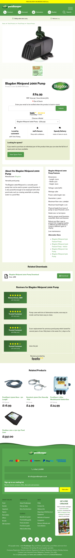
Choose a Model (37, 118)
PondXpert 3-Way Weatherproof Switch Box (59, 398)
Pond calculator (24, 523)
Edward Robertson (56, 554)
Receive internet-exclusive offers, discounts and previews (21, 485)
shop (58, 18)
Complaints (41, 520)
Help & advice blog (25, 528)
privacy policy (22, 554)
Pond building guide (25, 520)
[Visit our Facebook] (24, 539)
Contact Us (41, 506)
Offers (4, 518)
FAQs (39, 503)
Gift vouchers (6, 523)
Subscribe (65, 489)
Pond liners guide (25, 525)
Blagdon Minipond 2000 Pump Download (24, 275)
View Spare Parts (16, 154)
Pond (3, 503)
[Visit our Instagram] (36, 539)
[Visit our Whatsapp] (43, 539)
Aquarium (5, 509)
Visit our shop (24, 506)
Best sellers (5, 515)
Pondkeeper (27, 546)
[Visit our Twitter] (30, 539)
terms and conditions (36, 554)
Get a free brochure (25, 509)
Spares (4, 512)
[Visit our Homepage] (11, 6)
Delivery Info (41, 509)
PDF (59, 512)
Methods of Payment (44, 517)
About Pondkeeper (25, 503)
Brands (4, 521)
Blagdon (18, 176)
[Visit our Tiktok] (49, 539)
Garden (4, 506)
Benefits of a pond (25, 517)
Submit (61, 108)
